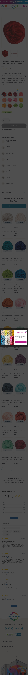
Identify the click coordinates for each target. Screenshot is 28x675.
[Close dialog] (26, 331)
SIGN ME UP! (20, 342)
